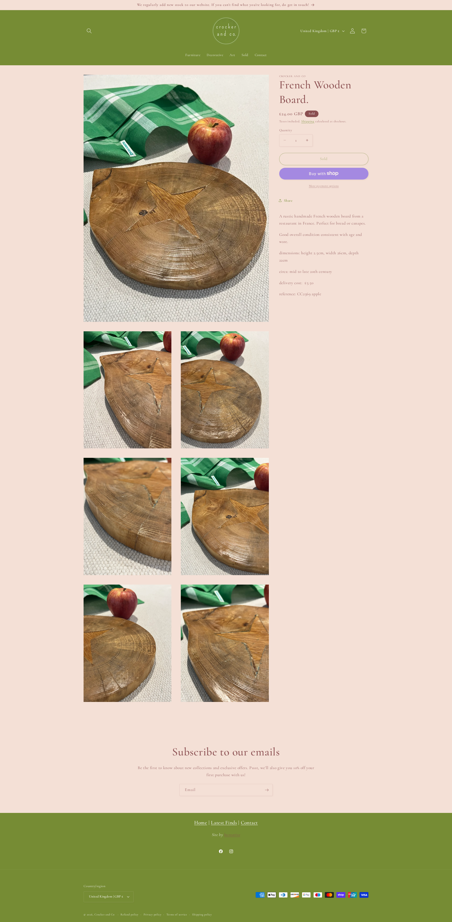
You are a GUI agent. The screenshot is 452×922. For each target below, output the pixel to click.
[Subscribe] (266, 790)
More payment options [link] (324, 186)
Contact (249, 823)
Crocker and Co (104, 914)
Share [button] (288, 200)
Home (200, 823)
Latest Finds (224, 823)
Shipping (307, 121)
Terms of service (176, 914)
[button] (89, 31)
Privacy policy (152, 914)
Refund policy (129, 914)
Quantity (285, 130)
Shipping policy (202, 914)
